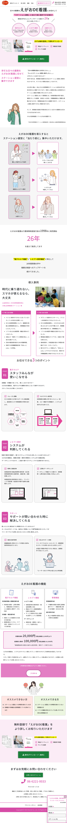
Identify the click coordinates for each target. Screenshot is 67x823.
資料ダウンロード (14, 3)
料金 (32, 3)
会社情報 (40, 805)
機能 (28, 3)
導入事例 (23, 3)
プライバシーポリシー (30, 805)
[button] (65, 797)
